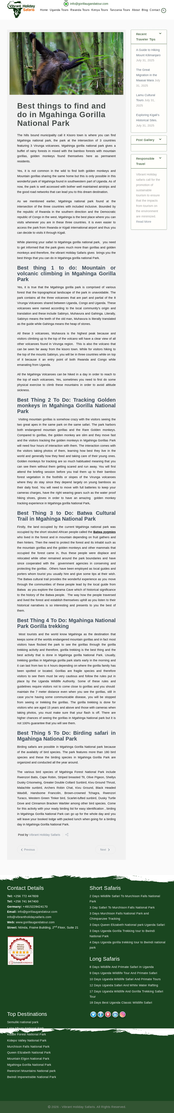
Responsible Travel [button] (145, 161)
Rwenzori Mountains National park (31, 1071)
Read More (143, 221)
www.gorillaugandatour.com (35, 922)
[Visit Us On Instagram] (122, 1014)
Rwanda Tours (80, 9)
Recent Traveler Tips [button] (146, 36)
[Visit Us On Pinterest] (107, 1014)
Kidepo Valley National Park (27, 1040)
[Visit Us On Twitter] (93, 1014)
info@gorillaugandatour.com (37, 911)
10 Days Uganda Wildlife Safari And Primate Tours (125, 979)
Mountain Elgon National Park (28, 1058)
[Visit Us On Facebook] (100, 1014)
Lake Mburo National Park (25, 1028)
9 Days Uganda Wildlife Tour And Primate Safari (123, 973)
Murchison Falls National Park (28, 1046)
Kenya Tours (99, 9)
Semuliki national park (22, 1022)
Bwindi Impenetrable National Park (31, 1077)
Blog (145, 9)
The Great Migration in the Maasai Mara (146, 75)
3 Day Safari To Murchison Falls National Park (122, 907)
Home (44, 9)
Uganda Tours (59, 9)
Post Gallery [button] (145, 140)
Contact (155, 9)
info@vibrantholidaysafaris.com (29, 917)
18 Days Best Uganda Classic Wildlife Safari (121, 1002)
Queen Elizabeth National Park (29, 1052)
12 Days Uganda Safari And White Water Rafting (124, 985)
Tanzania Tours (120, 9)
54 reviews (20, 955)
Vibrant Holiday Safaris (44, 834)
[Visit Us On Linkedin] (115, 1014)
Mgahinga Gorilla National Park (29, 1064)
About (136, 9)
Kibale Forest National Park (26, 1034)
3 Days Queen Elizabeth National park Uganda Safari (127, 925)
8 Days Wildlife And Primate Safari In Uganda (122, 967)
